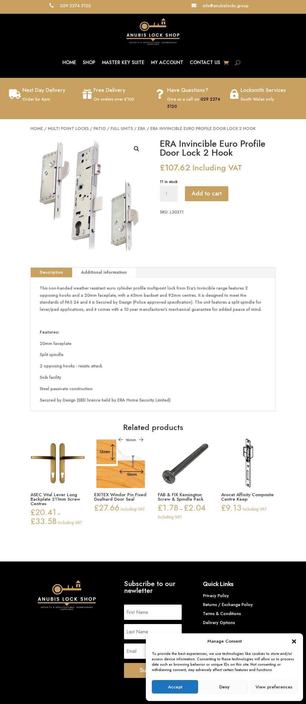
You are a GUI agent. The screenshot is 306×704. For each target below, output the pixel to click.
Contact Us (205, 62)
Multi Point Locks (68, 128)
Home (69, 62)
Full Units (122, 128)
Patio (100, 128)
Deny (224, 687)
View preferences (273, 687)
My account (167, 62)
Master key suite (123, 62)
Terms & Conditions (222, 614)
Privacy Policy (216, 596)
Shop (89, 62)
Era (142, 128)
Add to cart (207, 193)
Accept (175, 687)
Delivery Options (219, 623)
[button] (294, 641)
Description (51, 272)
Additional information (104, 272)
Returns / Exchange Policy (228, 605)
